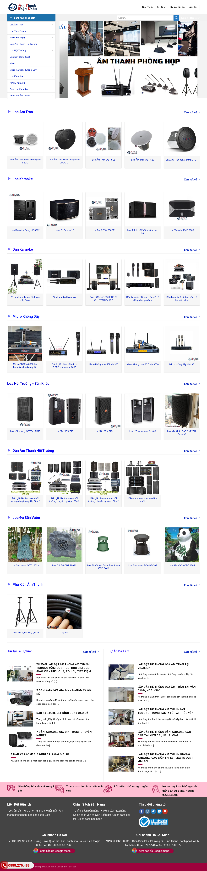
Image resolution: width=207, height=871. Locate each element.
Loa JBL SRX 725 (104, 431)
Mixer (12, 63)
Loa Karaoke (16, 76)
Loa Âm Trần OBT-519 (142, 159)
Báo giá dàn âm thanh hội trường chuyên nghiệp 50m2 (25, 500)
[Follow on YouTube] (165, 811)
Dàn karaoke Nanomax (64, 297)
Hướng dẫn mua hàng (113, 810)
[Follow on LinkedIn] (159, 811)
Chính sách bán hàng (87, 810)
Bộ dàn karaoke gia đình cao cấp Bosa (25, 298)
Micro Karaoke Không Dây (23, 70)
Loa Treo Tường (18, 31)
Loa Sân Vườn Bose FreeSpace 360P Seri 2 (103, 567)
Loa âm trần (15, 810)
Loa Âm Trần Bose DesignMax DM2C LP (64, 161)
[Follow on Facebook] (141, 811)
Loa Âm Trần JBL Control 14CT (182, 159)
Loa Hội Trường (18, 50)
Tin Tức (161, 7)
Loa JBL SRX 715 (64, 431)
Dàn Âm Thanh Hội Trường (24, 44)
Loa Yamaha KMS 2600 (182, 230)
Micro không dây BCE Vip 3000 (143, 364)
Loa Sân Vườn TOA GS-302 (142, 565)
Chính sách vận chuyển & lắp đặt (92, 814)
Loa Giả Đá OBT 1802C (64, 565)
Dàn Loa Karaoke (19, 89)
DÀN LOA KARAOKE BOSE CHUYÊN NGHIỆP (103, 298)
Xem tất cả (190, 112)
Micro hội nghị (32, 810)
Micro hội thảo (49, 810)
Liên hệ (193, 7)
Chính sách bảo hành (89, 819)
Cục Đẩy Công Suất (20, 57)
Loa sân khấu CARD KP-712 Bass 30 (181, 433)
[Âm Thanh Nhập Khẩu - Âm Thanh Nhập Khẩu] (23, 7)
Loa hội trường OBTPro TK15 (25, 431)
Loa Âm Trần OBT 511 (103, 159)
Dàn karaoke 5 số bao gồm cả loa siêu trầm (181, 298)
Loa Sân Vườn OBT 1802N (25, 565)
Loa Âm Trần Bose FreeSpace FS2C (25, 161)
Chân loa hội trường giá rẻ (25, 632)
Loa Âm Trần (16, 24)
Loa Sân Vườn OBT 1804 (182, 565)
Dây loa (64, 632)
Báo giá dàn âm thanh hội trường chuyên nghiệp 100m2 (64, 500)
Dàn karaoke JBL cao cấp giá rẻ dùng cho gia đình (142, 298)
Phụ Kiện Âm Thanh (20, 95)
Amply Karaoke (17, 82)
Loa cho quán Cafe (39, 814)
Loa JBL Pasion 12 (64, 230)
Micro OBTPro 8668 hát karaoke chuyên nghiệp (25, 366)
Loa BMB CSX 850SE (103, 230)
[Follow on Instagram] (147, 811)
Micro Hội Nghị (17, 37)
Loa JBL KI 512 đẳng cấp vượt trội (142, 231)
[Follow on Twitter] (153, 811)
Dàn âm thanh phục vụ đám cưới (142, 500)
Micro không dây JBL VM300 (103, 364)
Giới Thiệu (147, 7)
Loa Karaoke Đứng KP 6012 (25, 230)
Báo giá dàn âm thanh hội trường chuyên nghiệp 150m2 (103, 500)
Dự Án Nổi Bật (177, 7)
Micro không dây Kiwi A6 (181, 364)
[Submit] (176, 18)
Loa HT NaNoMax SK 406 (142, 431)
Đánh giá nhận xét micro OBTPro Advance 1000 (64, 366)
